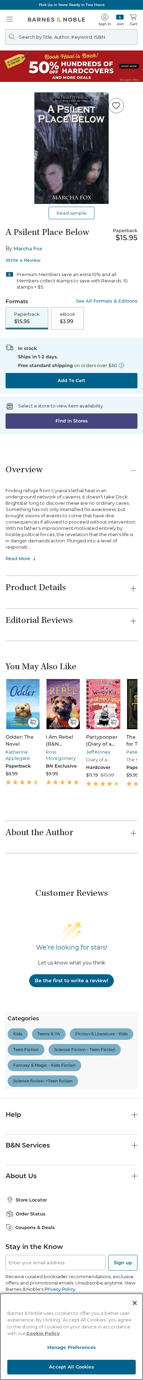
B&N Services (28, 1145)
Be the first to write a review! (71, 980)
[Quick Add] (33, 722)
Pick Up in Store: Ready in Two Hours (71, 4)
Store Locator (31, 1200)
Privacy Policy (59, 1289)
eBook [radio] (67, 318)
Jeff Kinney (98, 752)
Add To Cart (71, 380)
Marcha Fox (28, 248)
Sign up (123, 1262)
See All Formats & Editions (106, 301)
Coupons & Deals (35, 1227)
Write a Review (23, 260)
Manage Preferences (71, 1347)
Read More (18, 558)
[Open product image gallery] (71, 148)
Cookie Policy (43, 1333)
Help (13, 1115)
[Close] (134, 1303)
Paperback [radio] (27, 318)
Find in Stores (72, 421)
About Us (21, 1176)
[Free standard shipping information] (121, 365)
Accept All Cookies (71, 1367)
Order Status (30, 1214)
